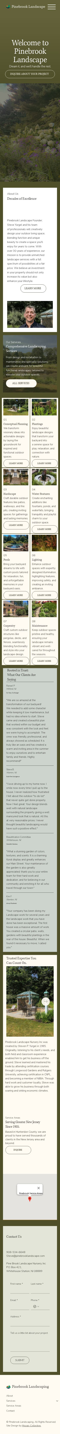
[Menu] (52, 7)
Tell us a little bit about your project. (29, 1333)
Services (10, 1400)
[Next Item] (46, 1001)
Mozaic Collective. (31, 1425)
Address (15, 1316)
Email (14, 1300)
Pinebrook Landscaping (30, 1386)
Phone (35, 1300)
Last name (37, 1283)
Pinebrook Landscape (28, 6)
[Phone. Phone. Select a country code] (36, 1307)
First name (16, 1283)
